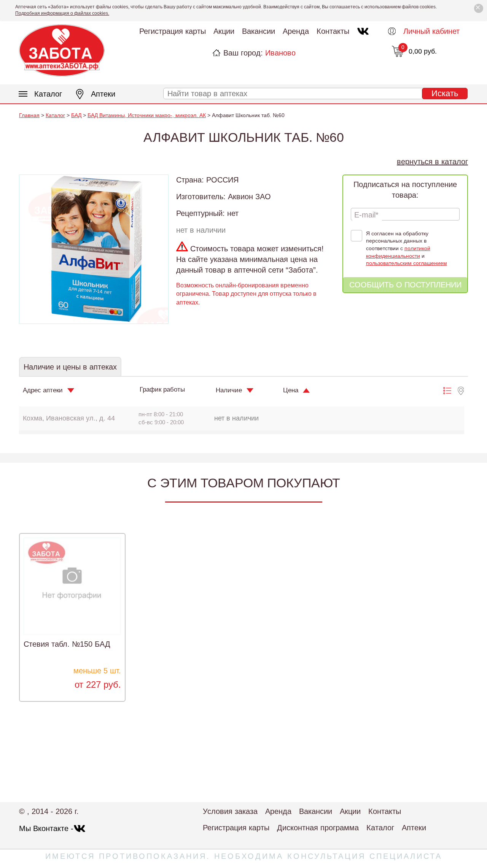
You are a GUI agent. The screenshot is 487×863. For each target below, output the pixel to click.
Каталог (48, 94)
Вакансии (258, 31)
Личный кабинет (431, 31)
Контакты (333, 31)
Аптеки (103, 94)
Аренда (296, 31)
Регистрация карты (172, 31)
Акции (223, 31)
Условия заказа (230, 811)
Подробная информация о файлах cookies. (62, 13)
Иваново (280, 53)
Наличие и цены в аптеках (70, 367)
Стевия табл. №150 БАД (67, 644)
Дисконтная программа (318, 827)
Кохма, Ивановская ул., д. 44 (69, 418)
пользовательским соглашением (406, 263)
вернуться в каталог (432, 161)
